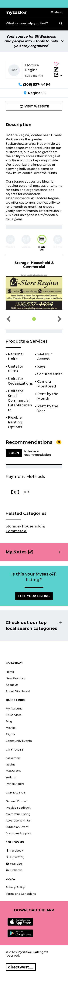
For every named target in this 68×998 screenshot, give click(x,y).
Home (10, 672)
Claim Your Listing (18, 814)
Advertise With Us (18, 820)
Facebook (16, 850)
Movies (10, 728)
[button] (56, 12)
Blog (9, 721)
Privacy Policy (15, 887)
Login (14, 453)
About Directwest (18, 691)
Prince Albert (15, 784)
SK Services (14, 715)
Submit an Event (17, 827)
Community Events (19, 741)
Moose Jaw (13, 771)
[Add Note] (58, 69)
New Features (15, 678)
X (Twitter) (16, 857)
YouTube (15, 863)
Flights (10, 734)
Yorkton (11, 777)
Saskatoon (13, 758)
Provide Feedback (18, 807)
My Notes (16, 551)
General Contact (17, 801)
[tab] (41, 243)
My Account (14, 708)
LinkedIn (15, 870)
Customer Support (18, 833)
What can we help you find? (27, 23)
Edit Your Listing (34, 596)
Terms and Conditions (21, 893)
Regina (10, 764)
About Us (12, 685)
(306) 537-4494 (37, 84)
